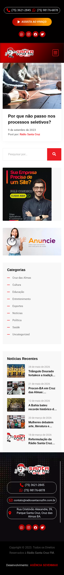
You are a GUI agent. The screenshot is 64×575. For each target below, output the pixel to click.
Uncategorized (21, 334)
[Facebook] (36, 34)
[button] (55, 52)
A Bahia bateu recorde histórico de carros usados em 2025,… (42, 407)
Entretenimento (21, 299)
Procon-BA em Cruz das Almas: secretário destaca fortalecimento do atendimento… (41, 390)
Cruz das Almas (21, 277)
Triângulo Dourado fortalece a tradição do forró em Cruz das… (41, 373)
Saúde (16, 327)
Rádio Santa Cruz (30, 134)
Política (17, 320)
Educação (18, 292)
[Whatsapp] (22, 34)
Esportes (17, 306)
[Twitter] (42, 34)
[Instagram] (29, 34)
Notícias (17, 313)
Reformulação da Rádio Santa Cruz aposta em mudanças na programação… (40, 441)
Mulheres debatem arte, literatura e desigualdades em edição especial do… (42, 424)
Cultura (16, 284)
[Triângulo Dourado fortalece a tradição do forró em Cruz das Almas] (16, 370)
